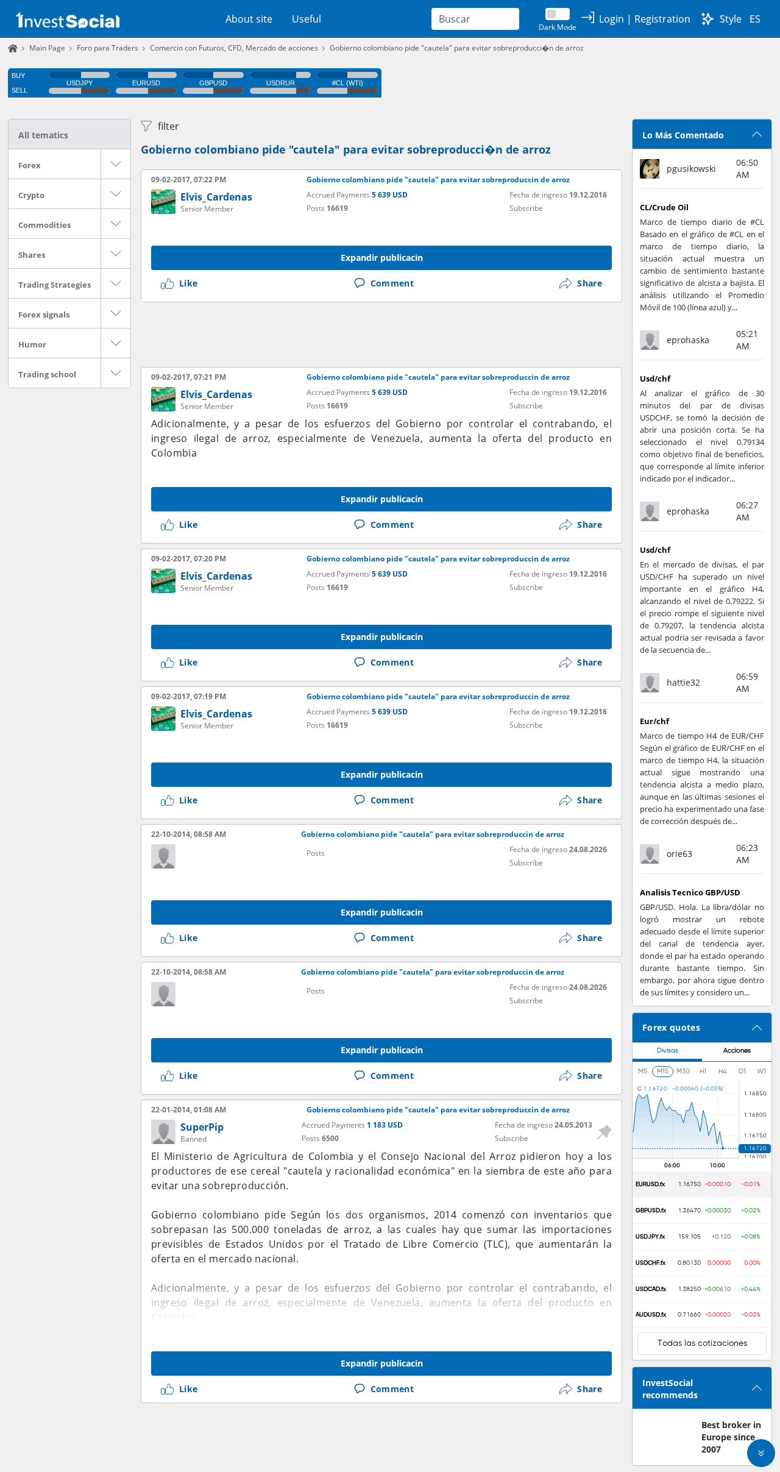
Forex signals (43, 314)
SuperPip (202, 1127)
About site (248, 19)
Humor (32, 344)
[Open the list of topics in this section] (115, 164)
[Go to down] (761, 1453)
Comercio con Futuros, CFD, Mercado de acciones (234, 48)
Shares (31, 254)
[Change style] (707, 19)
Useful (306, 19)
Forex (29, 165)
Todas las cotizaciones (702, 1343)
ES (755, 19)
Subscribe (526, 208)
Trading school (47, 374)
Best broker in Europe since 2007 (731, 1437)
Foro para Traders (107, 48)
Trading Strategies (54, 284)
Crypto (31, 195)
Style (731, 19)
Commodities (44, 224)
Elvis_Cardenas (216, 197)
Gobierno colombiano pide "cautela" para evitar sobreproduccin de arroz (438, 180)
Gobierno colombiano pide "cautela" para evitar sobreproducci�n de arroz (457, 48)
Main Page (47, 48)
